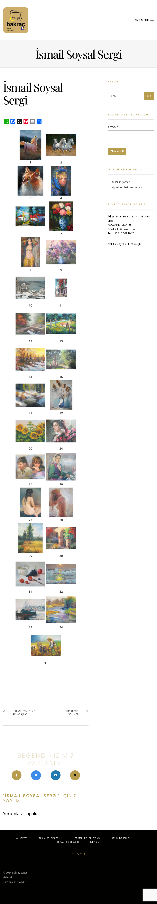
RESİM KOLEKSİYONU (50, 838)
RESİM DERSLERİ (120, 838)
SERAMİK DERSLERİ (68, 842)
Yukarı (80, 854)
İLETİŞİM (95, 842)
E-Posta (113, 126)
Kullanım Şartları (121, 181)
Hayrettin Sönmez (72, 713)
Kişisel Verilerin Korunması (127, 187)
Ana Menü (142, 20)
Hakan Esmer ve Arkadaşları (24, 713)
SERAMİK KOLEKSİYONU (87, 838)
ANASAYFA (21, 838)
